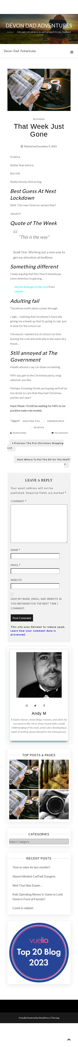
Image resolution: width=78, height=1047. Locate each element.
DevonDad (21, 432)
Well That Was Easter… (28, 885)
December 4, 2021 (46, 146)
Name (15, 550)
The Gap (55, 1017)
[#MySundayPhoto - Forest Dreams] (54, 774)
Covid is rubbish (23, 908)
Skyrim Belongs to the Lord (31, 286)
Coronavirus (55, 421)
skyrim (19, 291)
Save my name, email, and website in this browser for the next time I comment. (36, 603)
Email (15, 565)
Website (16, 580)
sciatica (39, 427)
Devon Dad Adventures (20, 51)
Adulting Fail (31, 421)
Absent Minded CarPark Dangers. (34, 876)
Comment (18, 501)
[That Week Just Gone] (24, 774)
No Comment (61, 432)
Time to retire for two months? (31, 867)
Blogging (39, 119)
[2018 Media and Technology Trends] (54, 804)
